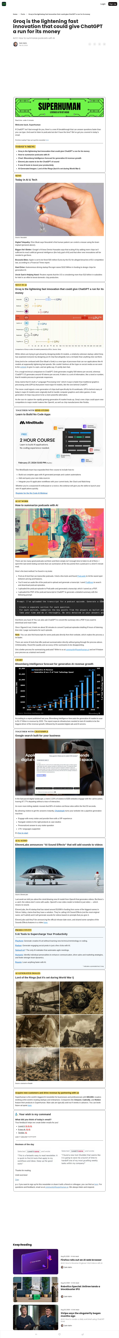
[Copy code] (101, 601)
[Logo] (4, 4)
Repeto (18, 962)
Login (17, 1137)
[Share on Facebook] (89, 44)
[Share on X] (94, 44)
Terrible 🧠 (22, 1133)
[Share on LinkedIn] (104, 44)
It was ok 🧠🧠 (24, 1129)
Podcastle (81, 576)
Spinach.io (20, 950)
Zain (17, 1180)
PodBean (89, 582)
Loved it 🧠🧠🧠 (25, 1126)
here (45, 922)
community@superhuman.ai (77, 650)
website (23, 367)
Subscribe (24, 1137)
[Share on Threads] (99, 44)
